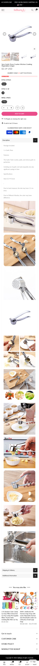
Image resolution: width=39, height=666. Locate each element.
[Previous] (4, 33)
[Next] (34, 33)
